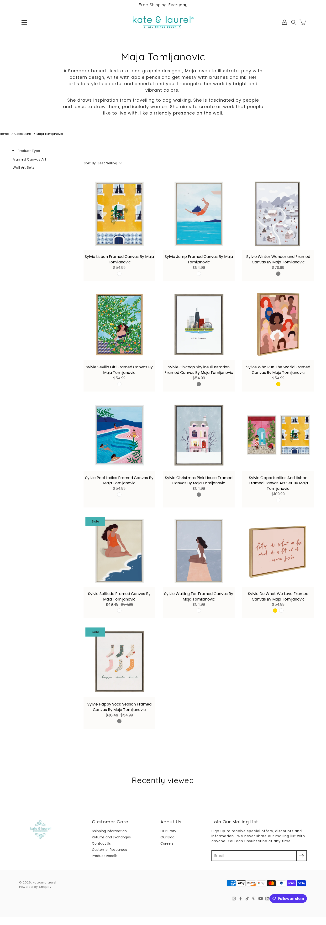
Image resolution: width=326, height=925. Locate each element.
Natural (119, 384)
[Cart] (303, 22)
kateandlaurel (44, 882)
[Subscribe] (301, 855)
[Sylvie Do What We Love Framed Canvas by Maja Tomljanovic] (278, 551)
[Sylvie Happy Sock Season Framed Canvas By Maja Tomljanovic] (119, 661)
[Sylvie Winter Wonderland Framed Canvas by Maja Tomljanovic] (278, 214)
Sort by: (100, 163)
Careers (167, 843)
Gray (278, 274)
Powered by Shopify (35, 887)
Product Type (28, 150)
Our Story (168, 831)
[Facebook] (240, 898)
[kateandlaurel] (163, 22)
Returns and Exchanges (111, 837)
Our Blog (167, 837)
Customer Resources (109, 849)
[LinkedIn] (267, 898)
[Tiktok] (247, 898)
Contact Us (101, 843)
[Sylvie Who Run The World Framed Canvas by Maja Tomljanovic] (278, 325)
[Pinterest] (254, 898)
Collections (22, 134)
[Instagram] (234, 898)
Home (4, 134)
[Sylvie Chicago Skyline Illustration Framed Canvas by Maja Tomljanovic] (199, 325)
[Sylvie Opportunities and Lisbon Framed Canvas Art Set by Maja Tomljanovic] (278, 435)
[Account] (284, 22)
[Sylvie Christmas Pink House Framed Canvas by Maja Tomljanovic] (199, 435)
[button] (293, 22)
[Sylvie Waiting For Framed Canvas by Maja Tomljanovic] (199, 551)
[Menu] (24, 22)
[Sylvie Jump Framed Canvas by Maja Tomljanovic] (199, 214)
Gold (278, 384)
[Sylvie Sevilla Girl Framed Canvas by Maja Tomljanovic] (119, 325)
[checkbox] (41, 159)
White (119, 274)
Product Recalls (104, 855)
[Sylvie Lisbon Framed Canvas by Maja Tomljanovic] (119, 214)
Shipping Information (109, 831)
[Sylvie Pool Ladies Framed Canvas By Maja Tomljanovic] (119, 435)
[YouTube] (260, 898)
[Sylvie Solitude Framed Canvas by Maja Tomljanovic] (119, 551)
